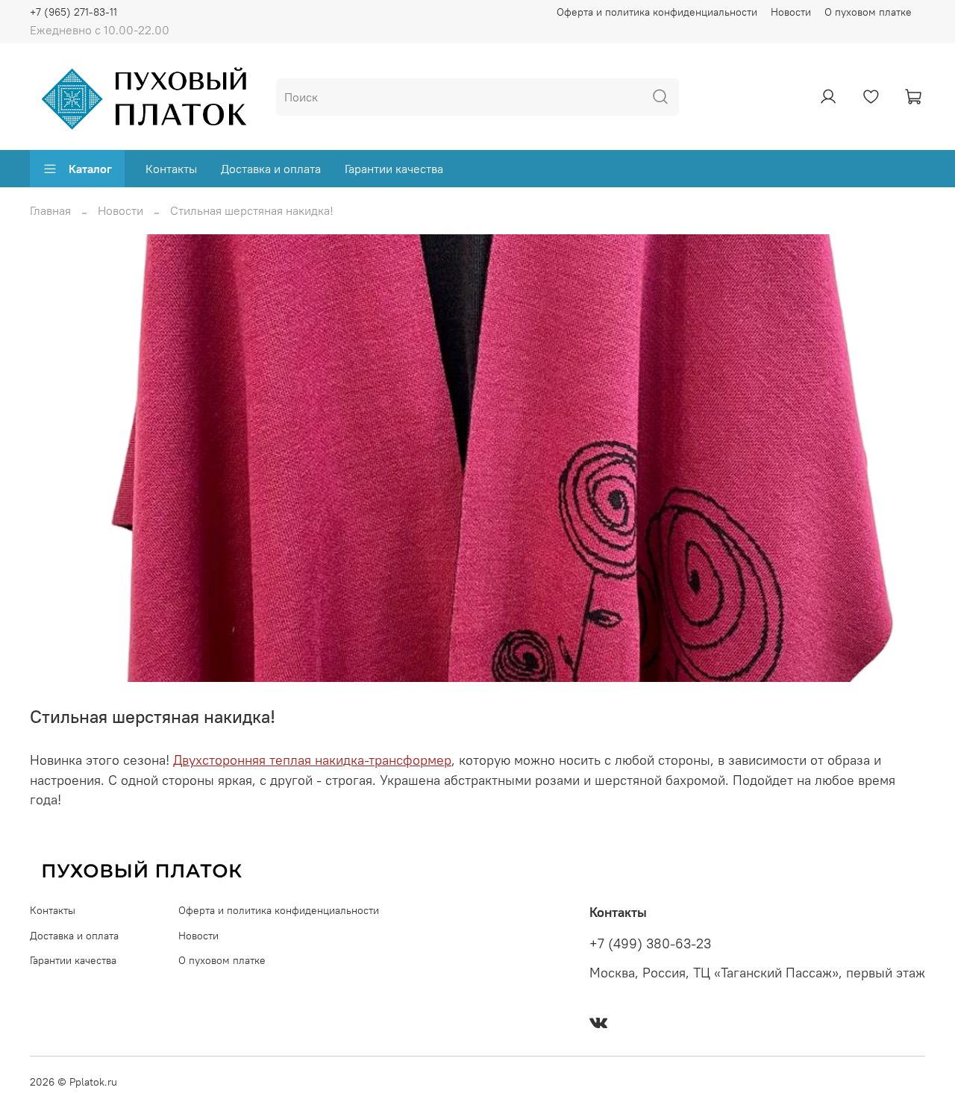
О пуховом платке (868, 12)
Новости (791, 12)
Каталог (90, 168)
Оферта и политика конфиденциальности (657, 12)
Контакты (171, 168)
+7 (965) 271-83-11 (73, 12)
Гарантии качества (394, 168)
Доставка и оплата (271, 168)
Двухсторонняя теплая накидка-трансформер (312, 760)
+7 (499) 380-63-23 (650, 944)
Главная (50, 210)
